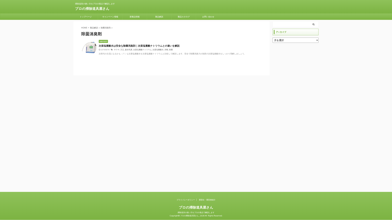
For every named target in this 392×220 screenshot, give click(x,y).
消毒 (166, 49)
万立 (122, 49)
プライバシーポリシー (186, 200)
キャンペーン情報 (110, 16)
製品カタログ (184, 16)
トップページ (86, 16)
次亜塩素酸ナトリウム (142, 49)
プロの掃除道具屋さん (92, 9)
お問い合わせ (208, 16)
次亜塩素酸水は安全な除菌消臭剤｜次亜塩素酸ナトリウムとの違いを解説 (139, 45)
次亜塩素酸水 (158, 49)
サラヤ (116, 49)
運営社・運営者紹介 (207, 200)
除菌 (171, 49)
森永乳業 (128, 49)
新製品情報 (135, 16)
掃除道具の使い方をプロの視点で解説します (196, 212)
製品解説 (159, 16)
